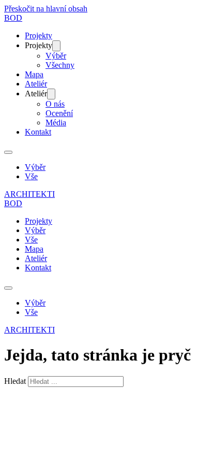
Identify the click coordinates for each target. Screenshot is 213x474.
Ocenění (59, 113)
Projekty (38, 35)
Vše (31, 176)
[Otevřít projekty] (56, 45)
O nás (55, 103)
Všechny (59, 65)
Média (55, 122)
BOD (13, 17)
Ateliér (36, 83)
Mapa (34, 74)
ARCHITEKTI (29, 194)
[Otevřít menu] (8, 152)
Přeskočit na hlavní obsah (45, 8)
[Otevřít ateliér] (51, 94)
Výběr (55, 55)
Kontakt (38, 131)
